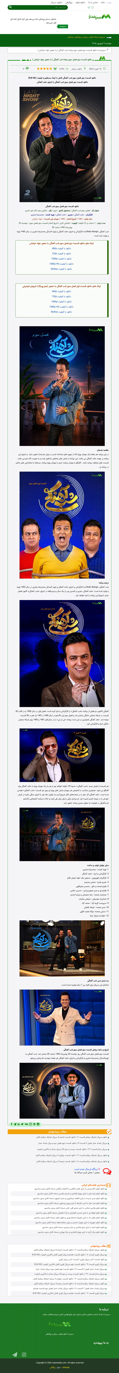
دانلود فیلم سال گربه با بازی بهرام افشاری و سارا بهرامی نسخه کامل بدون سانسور (71, 1232)
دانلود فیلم (80, 2)
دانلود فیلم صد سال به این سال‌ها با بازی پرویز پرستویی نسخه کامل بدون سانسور (71, 1203)
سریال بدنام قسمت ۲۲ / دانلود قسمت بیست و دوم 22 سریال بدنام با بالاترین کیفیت (72, 1149)
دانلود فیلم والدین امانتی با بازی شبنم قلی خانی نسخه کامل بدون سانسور (74, 1208)
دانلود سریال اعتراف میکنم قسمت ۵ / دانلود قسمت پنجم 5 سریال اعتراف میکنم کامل (71, 1161)
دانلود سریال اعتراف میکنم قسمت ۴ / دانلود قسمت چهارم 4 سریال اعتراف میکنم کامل (71, 1155)
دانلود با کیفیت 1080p (61, 259)
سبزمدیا (102, 50)
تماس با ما (93, 2)
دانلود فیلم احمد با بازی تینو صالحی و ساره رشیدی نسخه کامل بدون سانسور (73, 1227)
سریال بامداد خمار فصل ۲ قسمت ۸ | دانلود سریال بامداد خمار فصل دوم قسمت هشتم (69, 1288)
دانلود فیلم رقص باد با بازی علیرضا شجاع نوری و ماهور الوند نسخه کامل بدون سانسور (69, 1218)
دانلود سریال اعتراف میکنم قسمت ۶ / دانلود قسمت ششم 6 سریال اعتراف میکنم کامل (71, 1137)
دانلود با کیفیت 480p (61, 248)
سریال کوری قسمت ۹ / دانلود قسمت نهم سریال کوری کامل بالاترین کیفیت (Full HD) (69, 1264)
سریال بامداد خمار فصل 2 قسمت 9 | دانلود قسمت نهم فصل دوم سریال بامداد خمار (72, 1143)
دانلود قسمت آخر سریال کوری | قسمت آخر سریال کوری (82, 1259)
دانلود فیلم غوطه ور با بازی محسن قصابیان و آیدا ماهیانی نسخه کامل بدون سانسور (70, 1213)
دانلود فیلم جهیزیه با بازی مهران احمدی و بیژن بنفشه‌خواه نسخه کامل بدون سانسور (70, 1222)
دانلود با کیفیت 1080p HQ (61, 264)
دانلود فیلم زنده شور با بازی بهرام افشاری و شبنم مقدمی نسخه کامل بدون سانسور (71, 1193)
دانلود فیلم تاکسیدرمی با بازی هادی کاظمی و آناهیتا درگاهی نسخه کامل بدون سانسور (69, 1189)
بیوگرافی (69, 2)
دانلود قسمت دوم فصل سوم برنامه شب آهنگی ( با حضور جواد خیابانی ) (62, 59)
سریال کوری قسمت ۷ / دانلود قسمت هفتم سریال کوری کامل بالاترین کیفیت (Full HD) (69, 1293)
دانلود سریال (56, 2)
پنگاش (52, 1367)
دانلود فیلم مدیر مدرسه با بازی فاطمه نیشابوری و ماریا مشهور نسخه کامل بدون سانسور (69, 1198)
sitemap (65, 1367)
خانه (103, 2)
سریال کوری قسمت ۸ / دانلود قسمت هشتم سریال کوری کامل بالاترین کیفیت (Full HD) (68, 1255)
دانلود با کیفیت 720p (61, 253)
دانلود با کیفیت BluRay (61, 269)
